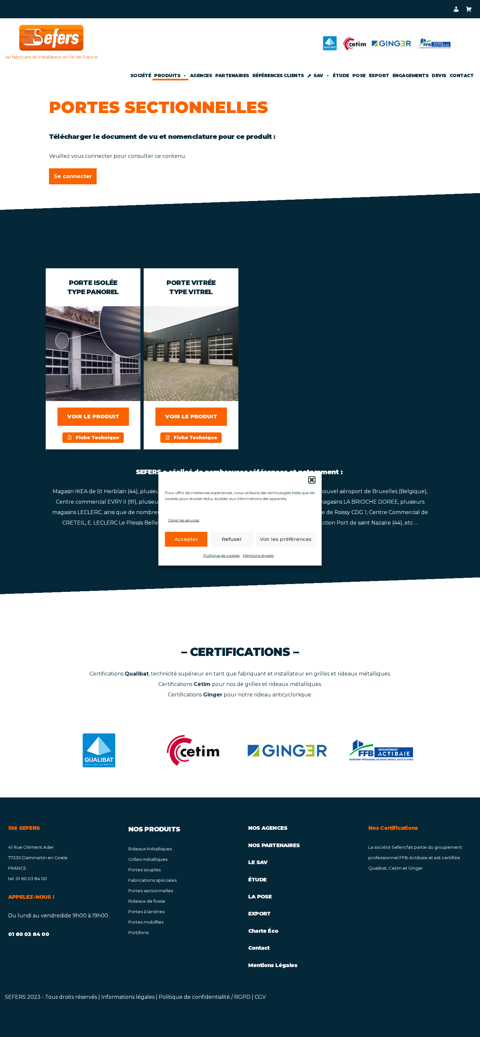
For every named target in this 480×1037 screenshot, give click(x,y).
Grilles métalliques (148, 859)
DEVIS (439, 75)
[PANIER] (468, 9)
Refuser (232, 539)
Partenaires (232, 75)
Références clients (278, 75)
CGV (260, 997)
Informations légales (127, 997)
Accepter (186, 539)
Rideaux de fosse (146, 901)
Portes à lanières (146, 911)
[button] (312, 480)
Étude (341, 75)
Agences (201, 75)
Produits (167, 75)
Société (140, 75)
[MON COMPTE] (456, 9)
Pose (359, 75)
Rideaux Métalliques (150, 848)
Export (379, 75)
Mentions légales (258, 555)
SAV (318, 75)
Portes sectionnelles (150, 890)
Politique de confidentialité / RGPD (204, 997)
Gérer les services (183, 519)
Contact (462, 75)
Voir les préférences (286, 539)
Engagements (410, 75)
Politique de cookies (221, 555)
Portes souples (144, 869)
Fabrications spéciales (152, 880)
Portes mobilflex (146, 922)
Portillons (138, 932)
